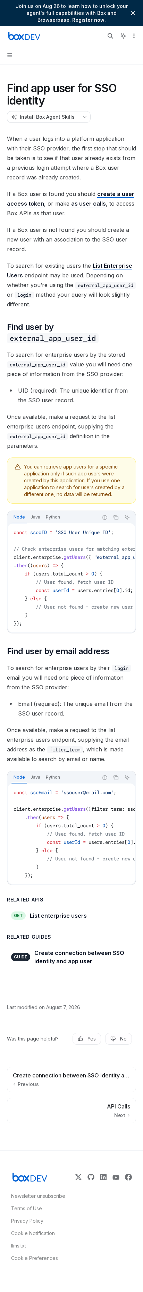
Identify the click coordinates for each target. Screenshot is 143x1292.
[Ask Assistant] (127, 517)
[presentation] (71, 577)
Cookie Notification (33, 1233)
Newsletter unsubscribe (36, 1196)
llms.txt (18, 1246)
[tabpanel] (71, 577)
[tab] (19, 517)
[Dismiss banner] (132, 13)
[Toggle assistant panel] (123, 36)
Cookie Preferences (34, 1258)
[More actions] (134, 36)
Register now (88, 20)
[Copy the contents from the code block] (115, 517)
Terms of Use (26, 1208)
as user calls (88, 203)
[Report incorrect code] (104, 517)
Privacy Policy (27, 1221)
